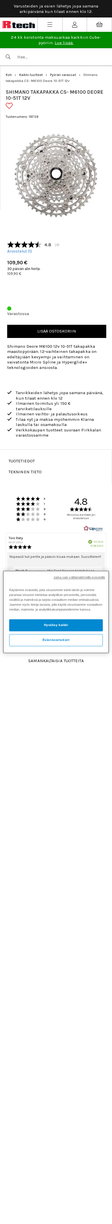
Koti (9, 75)
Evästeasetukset (56, 640)
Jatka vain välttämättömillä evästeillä (79, 577)
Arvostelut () (19, 251)
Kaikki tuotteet (31, 75)
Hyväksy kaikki (56, 625)
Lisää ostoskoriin (56, 331)
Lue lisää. (64, 42)
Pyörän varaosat (63, 75)
